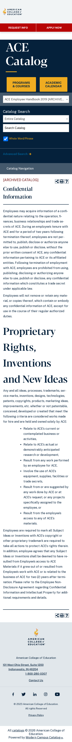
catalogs (18, 730)
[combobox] (36, 99)
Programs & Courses (21, 84)
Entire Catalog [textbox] (15, 119)
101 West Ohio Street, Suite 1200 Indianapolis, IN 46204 (23, 667)
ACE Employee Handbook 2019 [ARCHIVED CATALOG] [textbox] (37, 99)
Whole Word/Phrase (21, 138)
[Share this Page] (57, 181)
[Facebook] (13, 694)
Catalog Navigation (20, 168)
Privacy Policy (36, 715)
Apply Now (54, 27)
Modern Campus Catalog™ (44, 737)
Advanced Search (15, 154)
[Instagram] (45, 694)
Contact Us (36, 680)
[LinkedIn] (35, 694)
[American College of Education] (12, 11)
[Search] (65, 128)
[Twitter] (23, 694)
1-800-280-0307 (36, 673)
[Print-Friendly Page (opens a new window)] (62, 181)
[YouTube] (57, 694)
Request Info (18, 27)
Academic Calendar (53, 84)
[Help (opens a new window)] (67, 181)
